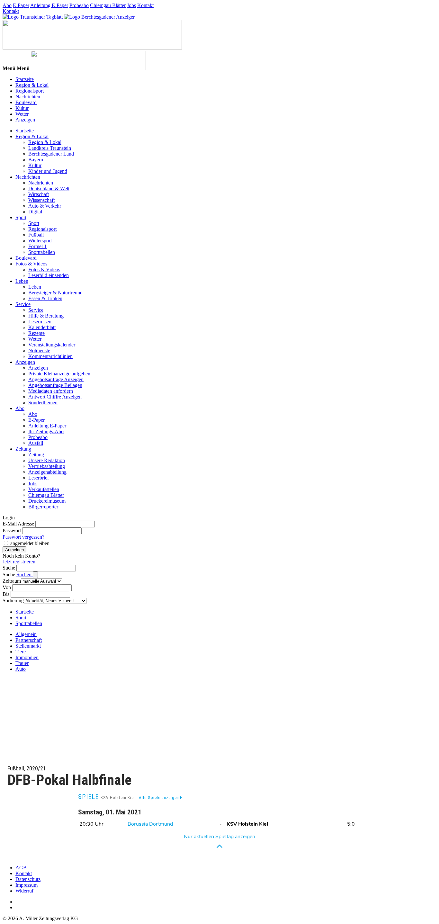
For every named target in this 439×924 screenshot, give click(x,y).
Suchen (24, 574)
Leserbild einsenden (48, 275)
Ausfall (35, 443)
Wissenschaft (41, 200)
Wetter (22, 114)
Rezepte (36, 333)
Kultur (22, 108)
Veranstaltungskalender (51, 344)
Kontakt (145, 5)
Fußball (36, 235)
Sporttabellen (41, 252)
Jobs (131, 5)
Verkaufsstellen (43, 489)
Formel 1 (37, 246)
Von (7, 587)
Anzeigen (25, 119)
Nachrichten (27, 96)
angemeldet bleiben (29, 543)
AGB (21, 867)
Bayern (35, 159)
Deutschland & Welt (48, 188)
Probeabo (79, 5)
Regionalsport (29, 91)
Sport (20, 217)
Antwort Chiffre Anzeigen (55, 396)
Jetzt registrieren (19, 561)
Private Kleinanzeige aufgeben (59, 373)
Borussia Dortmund (150, 824)
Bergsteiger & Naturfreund (55, 292)
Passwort (12, 530)
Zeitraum (12, 581)
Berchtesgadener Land (51, 154)
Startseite (24, 79)
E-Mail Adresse (18, 523)
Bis (6, 594)
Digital (35, 211)
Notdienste (39, 350)
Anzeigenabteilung (47, 472)
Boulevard (26, 102)
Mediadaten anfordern (50, 391)
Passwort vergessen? (23, 537)
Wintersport (40, 240)
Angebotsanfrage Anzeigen (56, 379)
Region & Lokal (32, 85)
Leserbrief (38, 477)
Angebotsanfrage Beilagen (55, 385)
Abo (7, 5)
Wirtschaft (38, 194)
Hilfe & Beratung (46, 315)
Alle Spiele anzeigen (159, 797)
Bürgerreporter (43, 506)
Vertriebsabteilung (46, 466)
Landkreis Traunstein (49, 148)
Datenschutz (27, 879)
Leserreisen (39, 321)
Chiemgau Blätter (108, 5)
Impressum (26, 885)
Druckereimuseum (47, 501)
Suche (9, 567)
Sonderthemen (43, 402)
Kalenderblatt (42, 327)
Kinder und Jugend (47, 171)
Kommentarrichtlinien (50, 356)
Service (23, 304)
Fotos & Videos (31, 263)
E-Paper (21, 5)
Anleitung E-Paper (49, 5)
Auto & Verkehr (44, 206)
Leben (21, 281)
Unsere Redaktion (46, 460)
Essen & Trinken (45, 298)
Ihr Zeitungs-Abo (46, 431)
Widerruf (24, 890)
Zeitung (23, 449)
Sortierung (13, 600)
